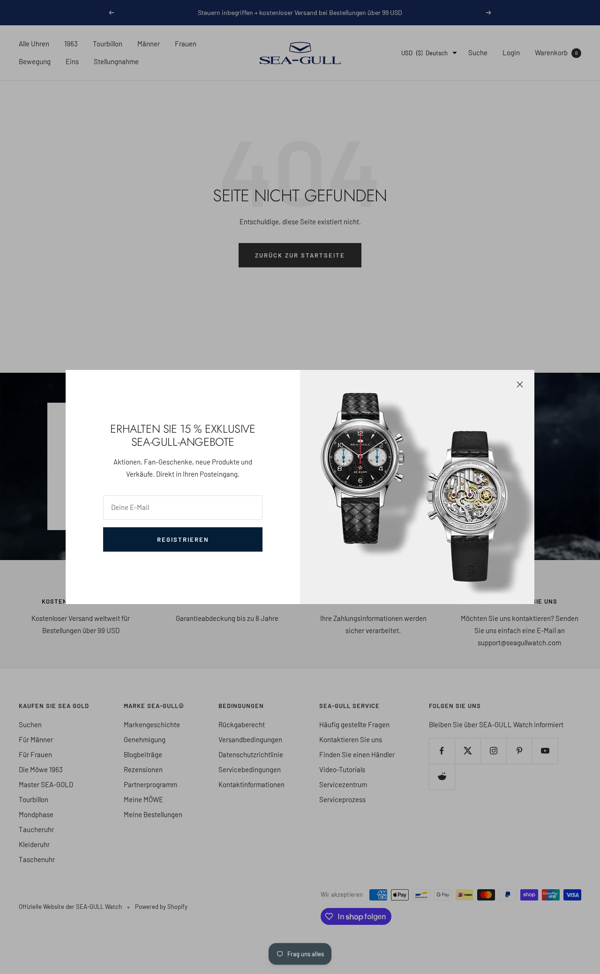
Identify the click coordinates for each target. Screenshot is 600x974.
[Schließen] (520, 384)
